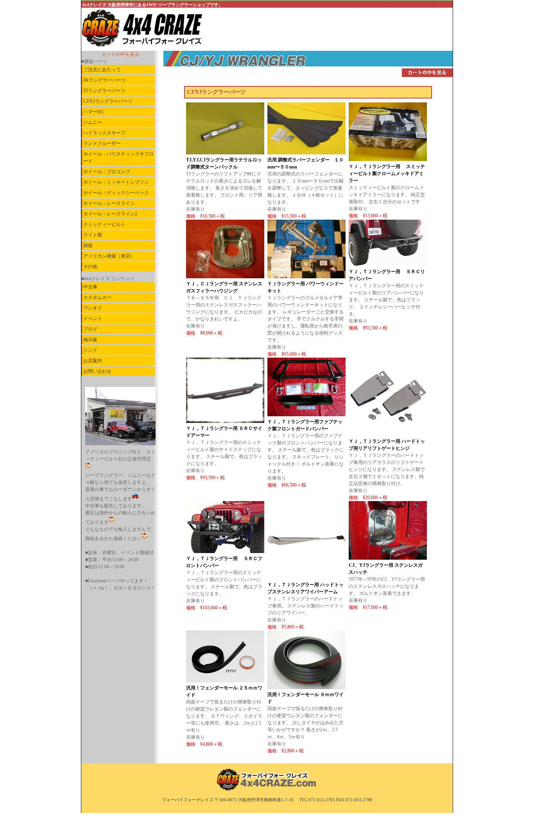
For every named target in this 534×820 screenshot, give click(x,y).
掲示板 (90, 339)
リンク (90, 350)
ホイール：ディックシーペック (116, 192)
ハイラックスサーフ (104, 133)
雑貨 (88, 245)
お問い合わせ (97, 371)
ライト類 (92, 235)
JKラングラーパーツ (104, 80)
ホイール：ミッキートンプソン (116, 182)
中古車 (90, 287)
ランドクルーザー (102, 143)
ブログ (90, 329)
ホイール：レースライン (109, 203)
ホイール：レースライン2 (110, 214)
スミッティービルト (104, 224)
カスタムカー (97, 297)
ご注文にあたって (102, 69)
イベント (92, 318)
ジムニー (92, 122)
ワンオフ (92, 308)
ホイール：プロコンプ (106, 171)
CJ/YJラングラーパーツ (108, 101)
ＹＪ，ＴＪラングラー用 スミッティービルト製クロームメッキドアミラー (387, 173)
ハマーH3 (93, 112)
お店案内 (92, 360)
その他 (90, 266)
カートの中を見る (120, 54)
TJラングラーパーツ (104, 90)
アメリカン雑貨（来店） (109, 256)
